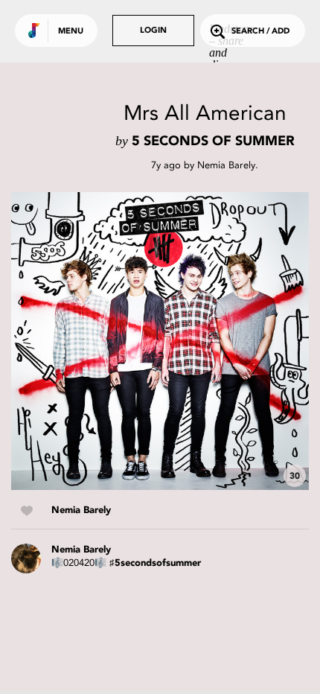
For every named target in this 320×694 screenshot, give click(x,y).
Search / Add (260, 32)
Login (153, 31)
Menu (70, 32)
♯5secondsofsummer (155, 563)
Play (160, 341)
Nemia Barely (226, 165)
